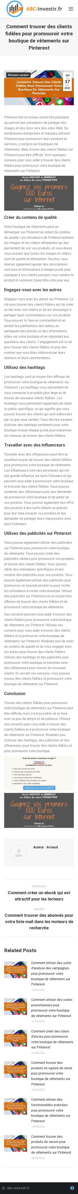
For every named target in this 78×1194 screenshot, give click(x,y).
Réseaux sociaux (18, 75)
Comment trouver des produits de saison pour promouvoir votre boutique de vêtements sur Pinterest (51, 1145)
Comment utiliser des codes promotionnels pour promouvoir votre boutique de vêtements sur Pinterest (51, 1008)
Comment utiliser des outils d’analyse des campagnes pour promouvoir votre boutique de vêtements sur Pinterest (51, 973)
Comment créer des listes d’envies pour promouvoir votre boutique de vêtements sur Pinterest (52, 1039)
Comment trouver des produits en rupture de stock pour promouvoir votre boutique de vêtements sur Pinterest (51, 1073)
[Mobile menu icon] (71, 9)
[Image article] (15, 969)
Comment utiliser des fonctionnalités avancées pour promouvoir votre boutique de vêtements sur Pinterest (50, 1110)
